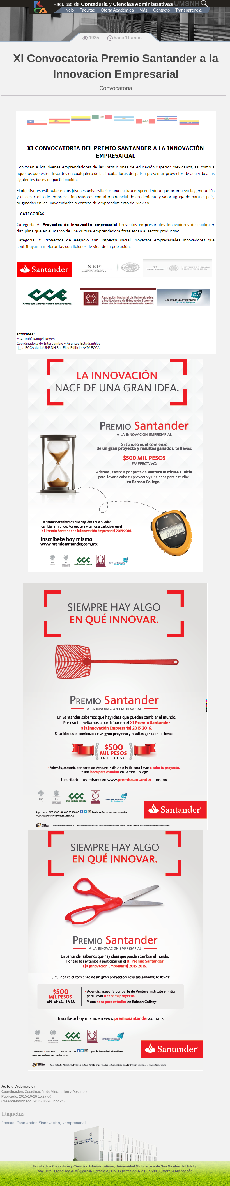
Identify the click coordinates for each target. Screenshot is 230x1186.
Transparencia (188, 10)
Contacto (161, 10)
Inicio (69, 10)
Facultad (87, 10)
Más (143, 10)
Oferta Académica (117, 10)
